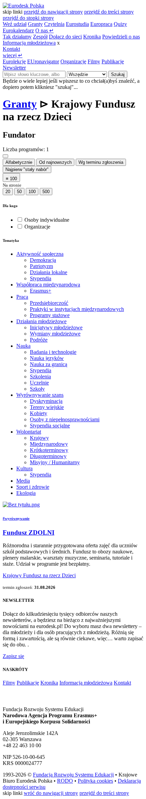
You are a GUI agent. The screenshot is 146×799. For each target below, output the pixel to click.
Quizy (120, 24)
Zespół (40, 37)
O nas (44, 30)
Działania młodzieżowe (41, 321)
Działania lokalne (48, 272)
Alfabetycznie (18, 162)
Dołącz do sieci (65, 37)
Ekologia (26, 493)
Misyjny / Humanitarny (55, 462)
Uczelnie (39, 383)
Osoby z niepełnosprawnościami (64, 419)
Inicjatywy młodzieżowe (56, 327)
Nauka (23, 346)
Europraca (101, 24)
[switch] (20, 219)
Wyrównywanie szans (39, 395)
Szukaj (118, 74)
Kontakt (11, 49)
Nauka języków (47, 358)
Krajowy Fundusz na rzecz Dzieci (39, 575)
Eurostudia (77, 24)
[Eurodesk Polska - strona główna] (23, 6)
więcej (12, 55)
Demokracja (43, 260)
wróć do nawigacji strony (51, 793)
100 (32, 191)
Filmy (94, 61)
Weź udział (14, 24)
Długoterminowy (48, 456)
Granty (35, 24)
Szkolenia (40, 376)
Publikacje (113, 61)
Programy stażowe (50, 315)
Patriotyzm (41, 266)
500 (46, 191)
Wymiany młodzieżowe (55, 333)
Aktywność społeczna (39, 254)
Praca (22, 297)
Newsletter (14, 67)
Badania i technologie (53, 352)
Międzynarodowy (49, 444)
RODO (65, 781)
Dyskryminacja (46, 401)
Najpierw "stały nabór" (27, 169)
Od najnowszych (55, 162)
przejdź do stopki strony (28, 18)
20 (7, 191)
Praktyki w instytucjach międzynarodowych (77, 309)
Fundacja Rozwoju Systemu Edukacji (73, 775)
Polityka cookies (95, 781)
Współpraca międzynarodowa (48, 284)
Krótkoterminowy (49, 450)
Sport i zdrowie (32, 487)
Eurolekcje (14, 61)
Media (23, 481)
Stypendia (40, 278)
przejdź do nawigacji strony (53, 12)
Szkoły (37, 389)
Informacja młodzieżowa (29, 43)
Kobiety (38, 413)
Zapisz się (13, 656)
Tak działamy (17, 37)
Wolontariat (28, 432)
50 (19, 191)
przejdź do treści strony (109, 12)
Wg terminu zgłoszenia (100, 162)
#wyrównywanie (16, 518)
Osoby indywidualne (46, 220)
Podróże (39, 340)
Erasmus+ (40, 291)
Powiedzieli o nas (121, 37)
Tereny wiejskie (47, 407)
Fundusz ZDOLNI (28, 532)
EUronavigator (43, 61)
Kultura (24, 468)
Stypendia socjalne (50, 425)
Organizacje (73, 61)
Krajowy (39, 438)
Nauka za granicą (48, 364)
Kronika (92, 37)
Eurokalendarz (18, 30)
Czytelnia (54, 24)
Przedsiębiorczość (49, 303)
